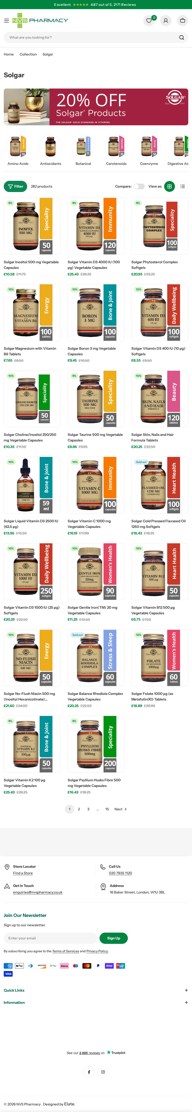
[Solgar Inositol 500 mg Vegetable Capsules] (32, 226)
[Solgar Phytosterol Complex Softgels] (160, 226)
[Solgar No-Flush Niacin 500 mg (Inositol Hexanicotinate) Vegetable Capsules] (32, 658)
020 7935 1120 (120, 873)
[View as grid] (169, 186)
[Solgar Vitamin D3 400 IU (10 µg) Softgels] (160, 312)
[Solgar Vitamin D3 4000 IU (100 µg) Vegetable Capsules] (96, 226)
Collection (28, 54)
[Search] (182, 37)
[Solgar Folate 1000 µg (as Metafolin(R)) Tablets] (160, 658)
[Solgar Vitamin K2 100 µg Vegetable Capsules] (32, 744)
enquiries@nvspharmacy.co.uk (38, 892)
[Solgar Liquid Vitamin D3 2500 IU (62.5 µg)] (32, 485)
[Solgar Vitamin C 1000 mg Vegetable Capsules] (96, 485)
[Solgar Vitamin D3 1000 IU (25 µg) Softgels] (32, 571)
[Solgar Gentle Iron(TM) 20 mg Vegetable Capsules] (96, 571)
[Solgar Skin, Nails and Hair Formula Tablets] (160, 399)
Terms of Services (65, 951)
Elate (69, 1104)
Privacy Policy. (97, 951)
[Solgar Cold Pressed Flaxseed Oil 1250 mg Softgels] (160, 485)
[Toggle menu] (6, 20)
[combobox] (96, 37)
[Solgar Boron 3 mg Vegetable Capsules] (96, 312)
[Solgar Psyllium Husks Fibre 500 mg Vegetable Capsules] (96, 744)
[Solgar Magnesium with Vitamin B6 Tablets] (32, 312)
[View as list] (182, 186)
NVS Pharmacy (28, 1104)
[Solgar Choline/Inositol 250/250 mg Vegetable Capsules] (32, 399)
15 (107, 809)
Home (9, 54)
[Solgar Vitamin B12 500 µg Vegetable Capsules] (160, 571)
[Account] (165, 20)
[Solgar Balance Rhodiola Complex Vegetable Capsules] (96, 658)
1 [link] (69, 809)
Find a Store (23, 873)
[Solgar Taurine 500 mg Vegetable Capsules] (96, 399)
